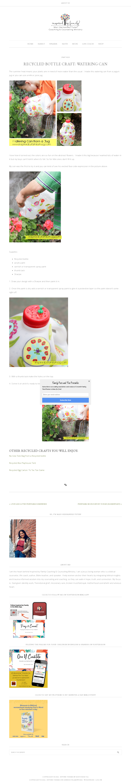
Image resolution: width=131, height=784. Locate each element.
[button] (65, 383)
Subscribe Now (65, 400)
